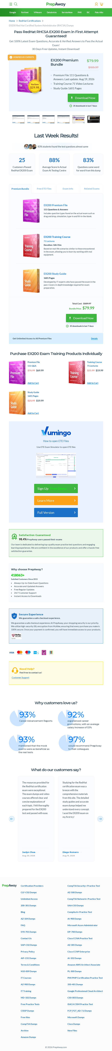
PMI (79, 12)
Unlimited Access (29, 899)
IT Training (26, 991)
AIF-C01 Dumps (28, 958)
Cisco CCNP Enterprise (78, 951)
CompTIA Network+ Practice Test (83, 899)
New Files (72, 1030)
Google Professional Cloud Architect (85, 991)
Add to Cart (33, 383)
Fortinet (25, 12)
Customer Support (20, 677)
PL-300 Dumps (74, 971)
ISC (88, 12)
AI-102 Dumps (74, 958)
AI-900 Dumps (74, 918)
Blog (23, 912)
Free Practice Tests (30, 1004)
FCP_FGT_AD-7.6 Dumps (79, 1010)
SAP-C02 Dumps (29, 945)
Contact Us (26, 938)
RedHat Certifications (30, 20)
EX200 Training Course (57, 236)
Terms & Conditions (30, 964)
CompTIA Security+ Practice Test (83, 885)
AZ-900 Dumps (28, 984)
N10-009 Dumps (29, 971)
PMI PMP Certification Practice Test (85, 977)
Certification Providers (32, 885)
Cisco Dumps (73, 1024)
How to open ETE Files (56, 440)
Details (94, 338)
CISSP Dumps (27, 1010)
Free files (25, 1017)
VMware (38, 12)
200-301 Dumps (28, 905)
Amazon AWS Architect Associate (83, 964)
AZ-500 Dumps (74, 892)
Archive (25, 1030)
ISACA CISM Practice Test (80, 1004)
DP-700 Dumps (74, 931)
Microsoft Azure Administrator (82, 925)
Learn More (45, 500)
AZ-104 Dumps (28, 918)
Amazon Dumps (28, 1037)
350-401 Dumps (75, 984)
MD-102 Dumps (28, 997)
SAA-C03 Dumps (75, 905)
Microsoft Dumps (75, 1017)
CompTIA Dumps (29, 1024)
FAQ (23, 925)
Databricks (52, 12)
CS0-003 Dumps (75, 997)
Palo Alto (99, 12)
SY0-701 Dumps (28, 931)
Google (12, 12)
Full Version (45, 512)
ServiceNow (67, 12)
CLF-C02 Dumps (29, 892)
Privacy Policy (28, 951)
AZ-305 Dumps (74, 945)
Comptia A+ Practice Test (79, 912)
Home (12, 20)
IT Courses (26, 977)
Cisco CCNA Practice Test (79, 938)
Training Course (94, 362)
